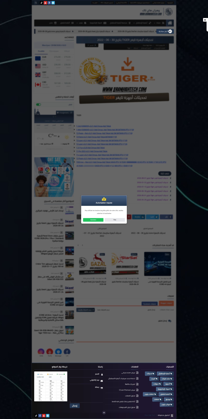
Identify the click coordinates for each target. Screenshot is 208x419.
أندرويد (167, 383)
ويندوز (168, 399)
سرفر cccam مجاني (128, 372)
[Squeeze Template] (172, 415)
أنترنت (153, 378)
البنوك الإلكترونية (164, 389)
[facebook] (49, 2)
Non (115, 220)
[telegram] (53, 2)
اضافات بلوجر (149, 394)
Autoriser (93, 220)
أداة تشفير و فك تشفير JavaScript (123, 401)
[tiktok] (41, 2)
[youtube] (45, 2)
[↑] (104, 412)
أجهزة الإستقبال (164, 373)
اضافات (156, 399)
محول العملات (130, 395)
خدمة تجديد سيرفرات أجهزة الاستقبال (121, 378)
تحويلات (156, 383)
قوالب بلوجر (166, 404)
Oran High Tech (150, 415)
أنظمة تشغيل (165, 394)
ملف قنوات (166, 378)
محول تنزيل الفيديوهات (127, 407)
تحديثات (149, 373)
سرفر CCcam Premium (127, 390)
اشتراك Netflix (130, 384)
